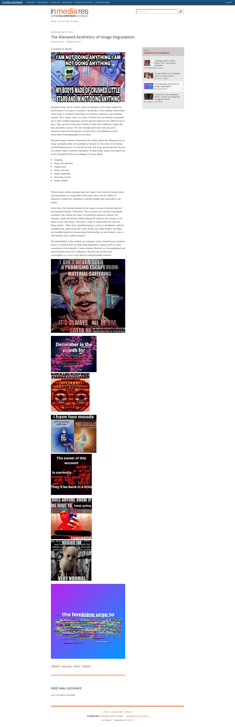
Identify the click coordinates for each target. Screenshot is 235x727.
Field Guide (30, 2)
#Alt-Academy (42, 2)
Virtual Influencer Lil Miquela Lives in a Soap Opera (167, 74)
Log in (228, 2)
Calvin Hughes (162, 78)
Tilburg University (73, 41)
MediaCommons (109, 716)
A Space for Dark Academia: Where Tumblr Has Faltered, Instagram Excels (167, 96)
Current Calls (63, 21)
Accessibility (105, 720)
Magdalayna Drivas (154, 68)
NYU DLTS (128, 720)
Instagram (86, 666)
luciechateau (58, 41)
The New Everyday (102, 2)
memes (77, 666)
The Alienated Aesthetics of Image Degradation (166, 85)
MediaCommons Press (84, 2)
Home (53, 21)
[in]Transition (67, 2)
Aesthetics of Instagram (156, 52)
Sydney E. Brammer (155, 101)
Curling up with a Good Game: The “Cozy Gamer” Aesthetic (165, 63)
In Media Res (55, 2)
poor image (66, 666)
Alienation (56, 666)
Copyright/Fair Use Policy (136, 716)
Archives (74, 21)
